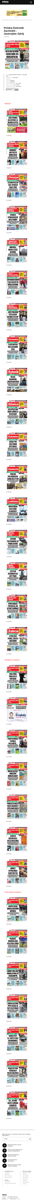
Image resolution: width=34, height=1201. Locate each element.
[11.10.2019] (17, 708)
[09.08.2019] (17, 1103)
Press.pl (25, 1174)
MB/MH (18, 1198)
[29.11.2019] (17, 870)
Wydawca (7, 1174)
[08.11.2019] (17, 806)
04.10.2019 (16, 84)
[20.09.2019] (17, 908)
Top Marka (25, 1177)
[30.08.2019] (17, 1005)
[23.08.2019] (17, 1038)
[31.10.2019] (17, 773)
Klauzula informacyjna (10, 1183)
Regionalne (12, 82)
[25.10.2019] (17, 741)
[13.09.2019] (17, 941)
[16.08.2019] (17, 1070)
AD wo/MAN (26, 1176)
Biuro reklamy (8, 1176)
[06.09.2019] (17, 973)
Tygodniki (12, 80)
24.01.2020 (18, 83)
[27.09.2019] (17, 120)
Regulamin (7, 1181)
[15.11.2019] (17, 838)
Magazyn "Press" (27, 1173)
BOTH (8, 1198)
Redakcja (7, 1173)
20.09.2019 (18, 86)
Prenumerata (8, 1177)
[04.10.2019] (17, 676)
